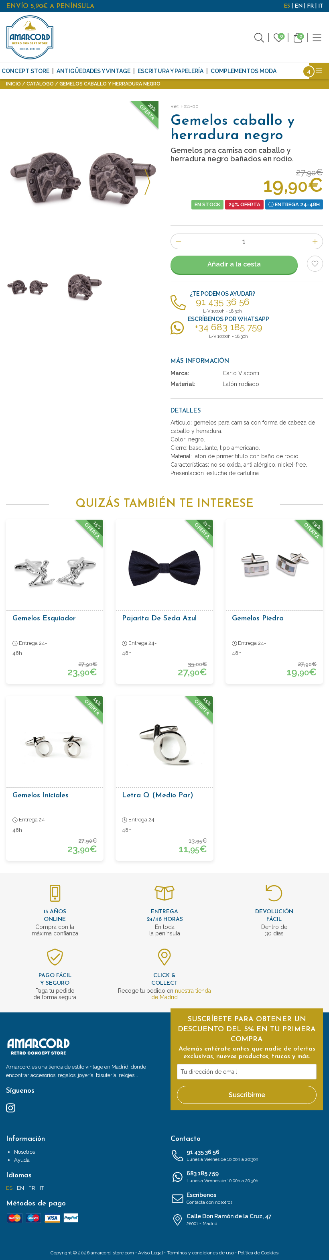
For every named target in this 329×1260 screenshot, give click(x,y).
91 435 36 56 (222, 1155)
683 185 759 (222, 1176)
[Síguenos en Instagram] (10, 1107)
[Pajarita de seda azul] (164, 568)
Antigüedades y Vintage (93, 71)
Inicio (13, 84)
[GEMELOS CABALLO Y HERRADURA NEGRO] (82, 287)
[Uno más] (315, 241)
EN (298, 6)
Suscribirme (247, 1095)
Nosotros (24, 1152)
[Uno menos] (178, 241)
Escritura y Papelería (170, 71)
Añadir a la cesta (234, 264)
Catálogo (40, 84)
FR (310, 6)
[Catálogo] (317, 37)
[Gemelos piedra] (274, 568)
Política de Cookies (258, 1253)
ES (287, 6)
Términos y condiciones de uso (200, 1253)
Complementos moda (243, 71)
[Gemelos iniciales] (54, 744)
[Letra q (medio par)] (164, 744)
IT (320, 6)
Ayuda (22, 1160)
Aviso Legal (150, 1253)
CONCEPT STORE (25, 71)
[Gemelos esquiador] (54, 568)
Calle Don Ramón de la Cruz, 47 (229, 1219)
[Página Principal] (30, 37)
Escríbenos (209, 1198)
